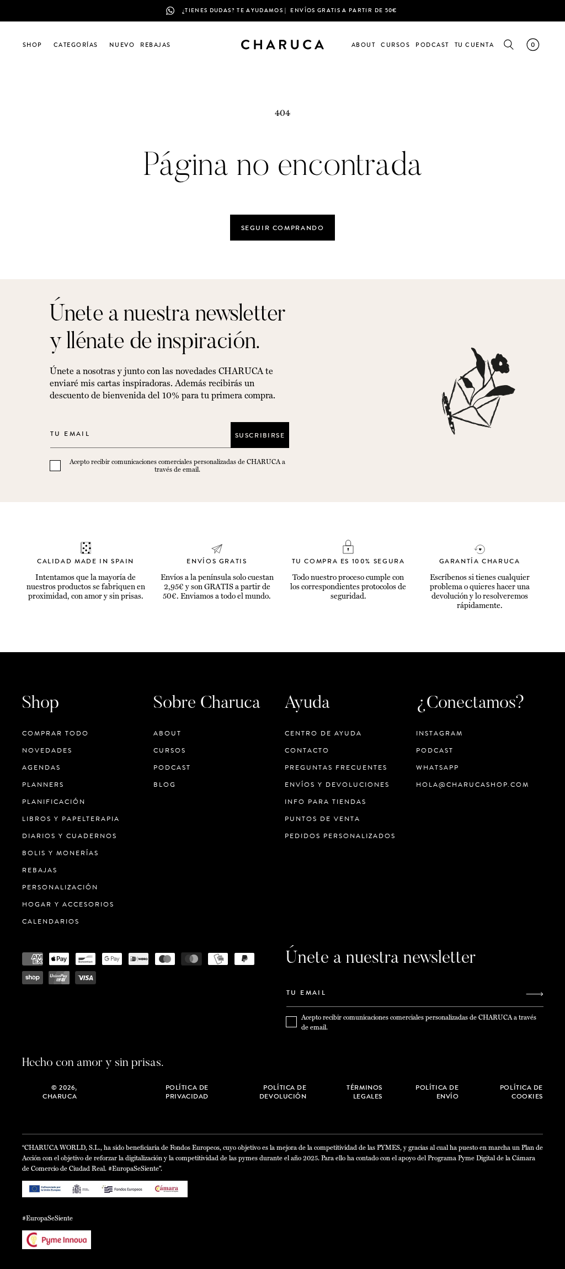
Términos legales (364, 1092)
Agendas (41, 767)
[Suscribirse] (534, 994)
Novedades (47, 750)
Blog (164, 785)
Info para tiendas (325, 802)
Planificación (54, 802)
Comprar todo (55, 733)
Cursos (169, 750)
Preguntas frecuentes (336, 767)
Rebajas (39, 870)
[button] (35, 44)
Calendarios (50, 921)
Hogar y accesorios (68, 904)
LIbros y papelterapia (71, 819)
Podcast (172, 767)
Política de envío (437, 1092)
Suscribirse (260, 435)
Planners (43, 785)
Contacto (307, 750)
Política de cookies (521, 1092)
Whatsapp (437, 767)
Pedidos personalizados (340, 836)
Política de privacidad (187, 1092)
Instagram (439, 733)
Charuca (59, 1096)
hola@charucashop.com (472, 785)
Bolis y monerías (60, 853)
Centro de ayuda (323, 733)
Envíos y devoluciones (337, 785)
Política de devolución (283, 1092)
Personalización (60, 887)
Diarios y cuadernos (69, 836)
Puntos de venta (322, 819)
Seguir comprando (282, 228)
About (167, 733)
